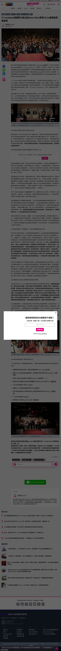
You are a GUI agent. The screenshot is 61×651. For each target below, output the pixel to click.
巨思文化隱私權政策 (42, 333)
